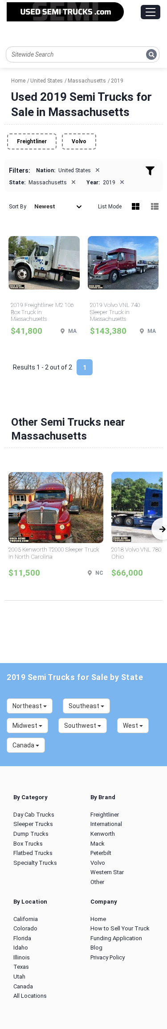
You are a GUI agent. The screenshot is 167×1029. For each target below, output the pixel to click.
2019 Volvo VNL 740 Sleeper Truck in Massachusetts (115, 312)
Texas (21, 966)
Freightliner (32, 141)
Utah (19, 976)
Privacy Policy (107, 957)
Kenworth (102, 833)
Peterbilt (100, 853)
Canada (23, 986)
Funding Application (116, 938)
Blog (96, 947)
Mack (97, 843)
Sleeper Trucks (33, 824)
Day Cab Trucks (33, 814)
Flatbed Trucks (33, 853)
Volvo (79, 141)
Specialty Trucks (35, 862)
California (25, 919)
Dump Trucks (31, 833)
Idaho (20, 947)
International (106, 824)
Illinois (21, 957)
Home (98, 919)
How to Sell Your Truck (120, 928)
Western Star (107, 872)
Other (97, 882)
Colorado (25, 928)
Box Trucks (28, 843)
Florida (22, 938)
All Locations (30, 995)
